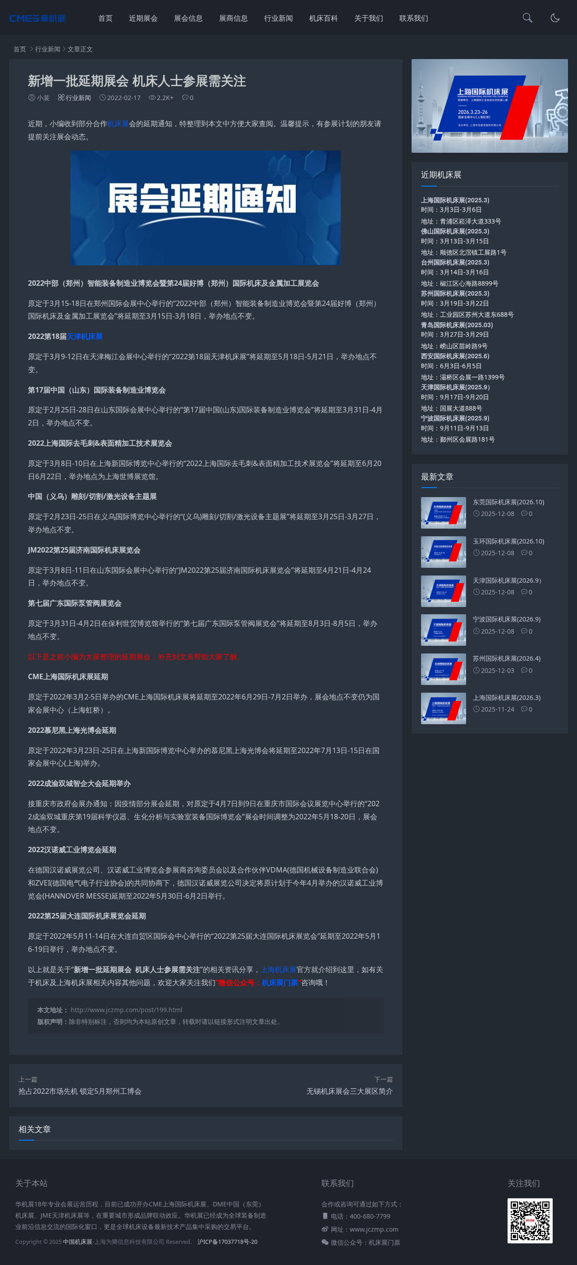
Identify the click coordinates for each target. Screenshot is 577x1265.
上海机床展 (279, 969)
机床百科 (323, 18)
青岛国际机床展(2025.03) (457, 324)
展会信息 (188, 18)
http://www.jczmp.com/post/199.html (127, 1009)
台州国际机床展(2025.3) (455, 261)
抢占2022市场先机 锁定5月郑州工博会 (80, 1091)
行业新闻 (278, 18)
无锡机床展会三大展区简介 (350, 1091)
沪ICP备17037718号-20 (227, 1242)
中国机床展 (77, 1242)
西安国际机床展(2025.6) (455, 355)
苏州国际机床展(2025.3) (455, 292)
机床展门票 (280, 982)
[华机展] (37, 27)
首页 (105, 18)
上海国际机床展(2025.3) (455, 199)
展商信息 (233, 18)
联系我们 (413, 18)
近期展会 (143, 18)
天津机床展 (85, 336)
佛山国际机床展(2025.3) (455, 230)
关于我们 (368, 18)
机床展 (118, 123)
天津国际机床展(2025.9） (457, 386)
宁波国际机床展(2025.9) (455, 417)
